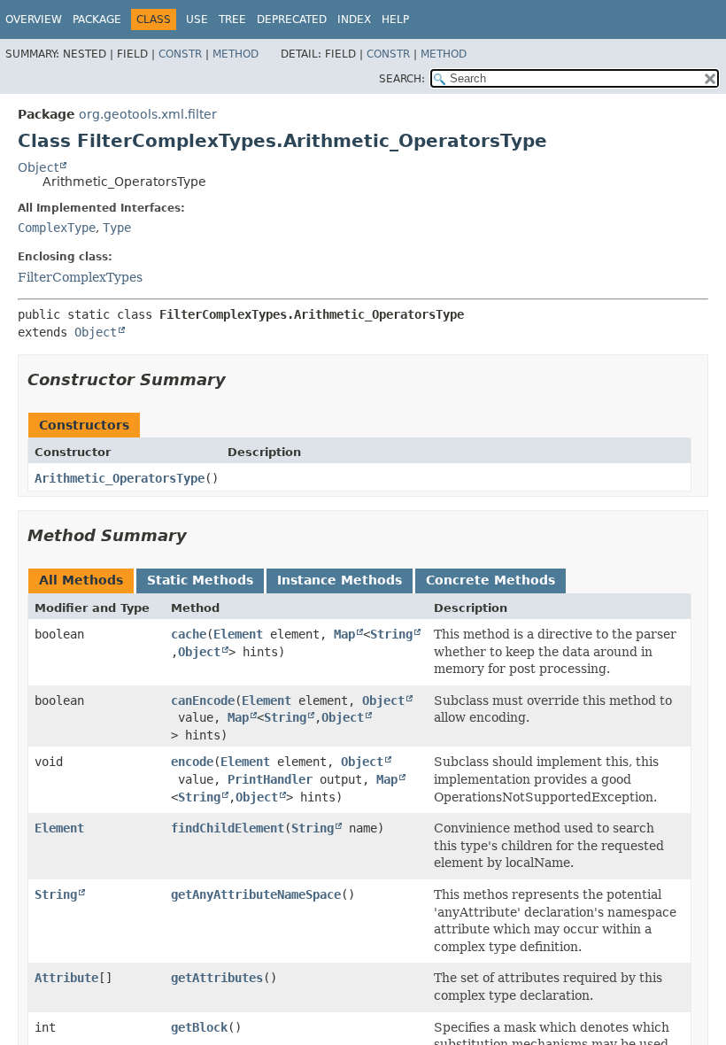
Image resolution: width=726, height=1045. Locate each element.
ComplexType (57, 228)
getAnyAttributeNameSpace (256, 894)
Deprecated (292, 19)
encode (192, 762)
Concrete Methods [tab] (490, 580)
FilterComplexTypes (80, 277)
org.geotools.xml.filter (148, 114)
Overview (33, 19)
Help (395, 19)
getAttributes (217, 978)
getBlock (199, 1027)
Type (117, 228)
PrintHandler (270, 779)
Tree (232, 19)
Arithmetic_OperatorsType (120, 478)
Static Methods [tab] (200, 580)
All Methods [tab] (81, 580)
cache (188, 634)
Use (197, 19)
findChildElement (227, 828)
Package (97, 19)
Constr (180, 54)
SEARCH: (402, 79)
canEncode (203, 700)
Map (344, 634)
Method (235, 54)
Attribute (66, 978)
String (391, 634)
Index (354, 19)
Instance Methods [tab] (339, 580)
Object (38, 167)
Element (238, 634)
